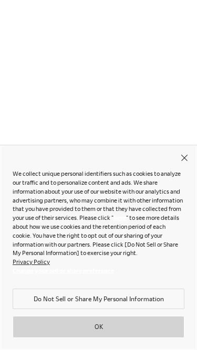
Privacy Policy (31, 261)
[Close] (184, 157)
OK (99, 326)
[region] (98, 247)
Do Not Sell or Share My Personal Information (99, 298)
